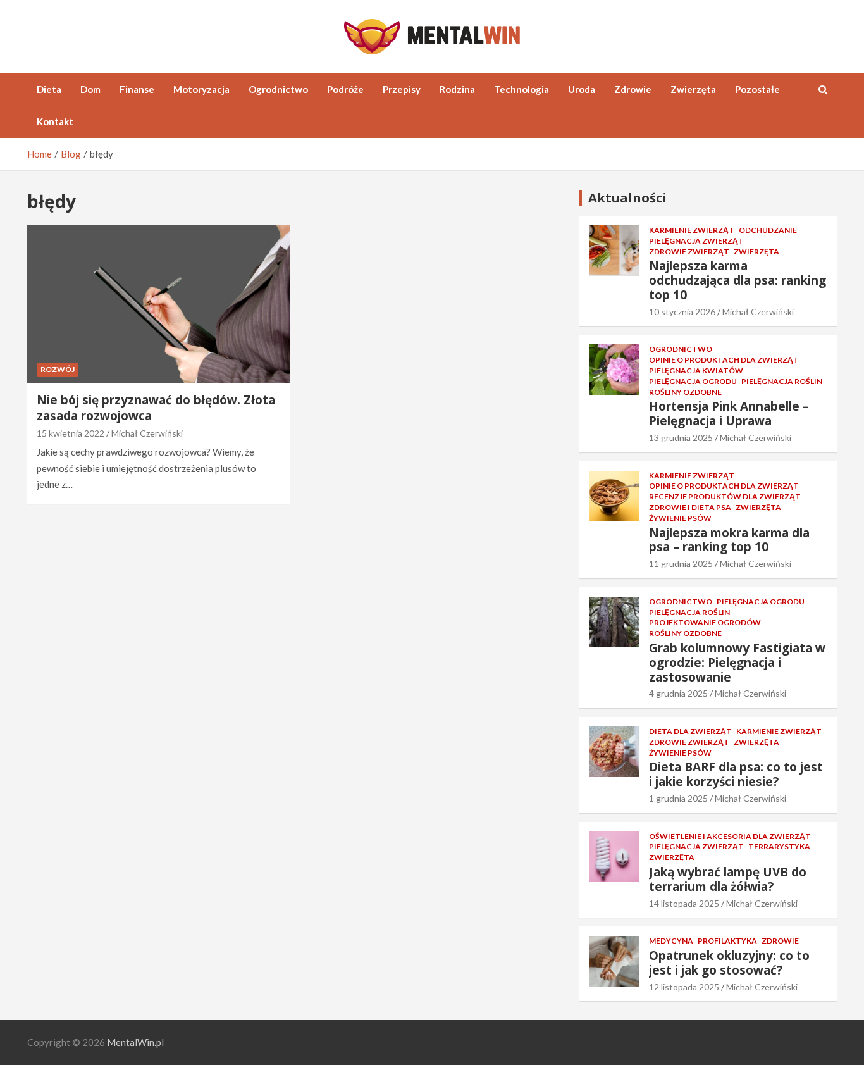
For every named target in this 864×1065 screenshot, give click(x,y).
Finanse (137, 89)
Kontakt (55, 121)
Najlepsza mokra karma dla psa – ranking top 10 (729, 540)
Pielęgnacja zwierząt (696, 241)
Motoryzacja (201, 89)
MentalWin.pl (135, 1042)
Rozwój (57, 369)
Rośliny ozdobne (685, 392)
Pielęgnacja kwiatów (696, 370)
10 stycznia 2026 (682, 311)
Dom (90, 89)
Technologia (521, 89)
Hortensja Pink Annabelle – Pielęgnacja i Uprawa (729, 413)
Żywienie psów (680, 518)
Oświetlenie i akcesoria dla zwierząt (730, 836)
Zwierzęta (693, 89)
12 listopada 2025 (684, 986)
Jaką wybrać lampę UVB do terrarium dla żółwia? (727, 879)
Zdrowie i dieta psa (690, 507)
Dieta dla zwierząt (690, 731)
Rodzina (457, 89)
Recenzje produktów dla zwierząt (725, 496)
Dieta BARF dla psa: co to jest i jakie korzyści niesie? (736, 774)
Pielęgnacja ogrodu (693, 381)
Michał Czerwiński (147, 433)
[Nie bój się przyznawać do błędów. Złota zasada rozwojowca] (158, 304)
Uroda (581, 89)
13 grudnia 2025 (681, 437)
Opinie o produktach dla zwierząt (724, 359)
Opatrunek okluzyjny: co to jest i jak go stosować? (729, 962)
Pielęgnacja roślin (781, 381)
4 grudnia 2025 (678, 693)
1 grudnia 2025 (678, 798)
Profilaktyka (727, 940)
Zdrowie (632, 89)
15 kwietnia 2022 (70, 433)
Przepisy (402, 89)
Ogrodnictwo (278, 89)
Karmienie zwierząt (691, 230)
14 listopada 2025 (684, 903)
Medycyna (671, 940)
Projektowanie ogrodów (705, 622)
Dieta (49, 89)
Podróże (345, 89)
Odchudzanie (768, 230)
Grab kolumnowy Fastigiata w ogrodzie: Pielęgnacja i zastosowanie (737, 662)
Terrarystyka (779, 846)
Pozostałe (757, 89)
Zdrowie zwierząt (689, 251)
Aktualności (627, 197)
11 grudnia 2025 (681, 563)
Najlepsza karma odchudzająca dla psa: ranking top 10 (737, 280)
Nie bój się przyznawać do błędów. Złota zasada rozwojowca (156, 408)
